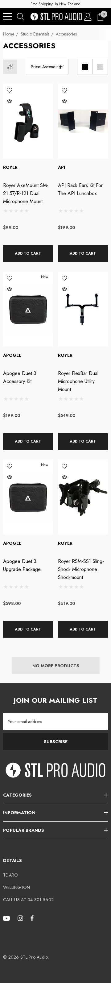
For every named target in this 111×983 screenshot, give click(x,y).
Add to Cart (28, 253)
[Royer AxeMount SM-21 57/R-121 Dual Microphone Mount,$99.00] (28, 121)
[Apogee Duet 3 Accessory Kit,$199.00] (28, 309)
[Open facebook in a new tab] (32, 918)
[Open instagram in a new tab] (21, 918)
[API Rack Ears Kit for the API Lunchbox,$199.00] (83, 121)
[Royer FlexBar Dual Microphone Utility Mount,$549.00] (83, 309)
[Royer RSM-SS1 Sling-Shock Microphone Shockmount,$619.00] (83, 497)
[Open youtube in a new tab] (7, 918)
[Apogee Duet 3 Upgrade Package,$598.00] (28, 497)
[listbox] (47, 66)
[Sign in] (88, 16)
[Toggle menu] (7, 16)
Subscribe (56, 742)
